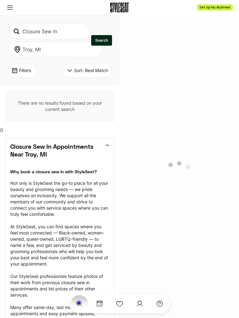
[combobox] (49, 31)
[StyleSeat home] (119, 7)
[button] (10, 7)
